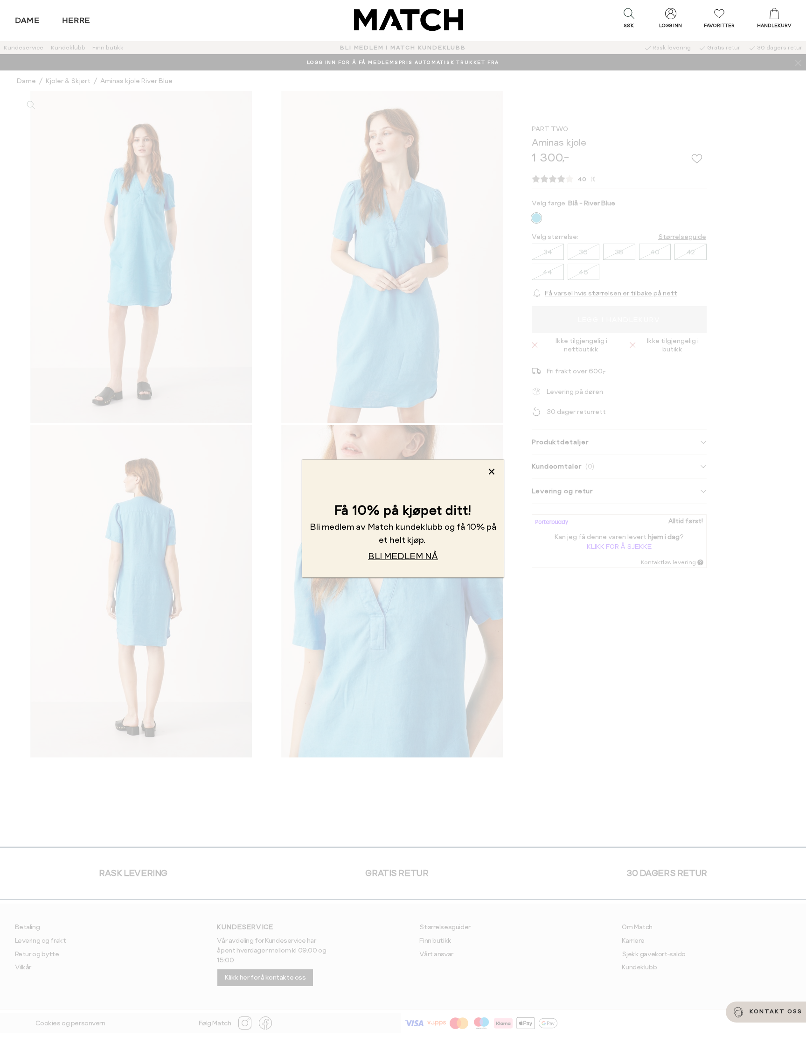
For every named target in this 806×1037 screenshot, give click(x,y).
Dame (27, 20)
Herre (76, 20)
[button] (628, 20)
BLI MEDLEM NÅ (403, 556)
